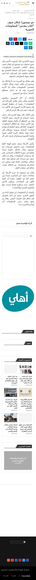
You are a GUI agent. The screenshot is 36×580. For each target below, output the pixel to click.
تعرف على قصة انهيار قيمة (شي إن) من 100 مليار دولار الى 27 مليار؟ (26, 379)
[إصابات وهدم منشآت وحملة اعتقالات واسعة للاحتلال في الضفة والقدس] (10, 417)
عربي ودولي (15, 10)
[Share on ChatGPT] (8, 43)
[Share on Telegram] (26, 43)
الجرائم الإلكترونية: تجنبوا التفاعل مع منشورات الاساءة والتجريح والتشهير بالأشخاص (26, 404)
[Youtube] (2, 3)
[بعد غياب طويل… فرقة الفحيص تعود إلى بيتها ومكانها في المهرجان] (10, 369)
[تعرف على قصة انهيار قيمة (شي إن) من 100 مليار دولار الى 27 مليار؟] (25, 369)
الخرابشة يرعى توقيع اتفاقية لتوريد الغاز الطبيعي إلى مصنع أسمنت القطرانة (25, 428)
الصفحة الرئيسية (29, 10)
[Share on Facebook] (24, 39)
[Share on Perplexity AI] (30, 47)
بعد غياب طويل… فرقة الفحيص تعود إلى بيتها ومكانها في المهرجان (11, 379)
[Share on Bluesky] (12, 43)
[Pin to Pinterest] (15, 39)
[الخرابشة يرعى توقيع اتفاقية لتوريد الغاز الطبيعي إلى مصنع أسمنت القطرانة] (25, 417)
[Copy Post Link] (21, 43)
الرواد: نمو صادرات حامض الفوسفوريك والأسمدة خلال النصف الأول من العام (11, 404)
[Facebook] (9, 3)
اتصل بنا (14, 575)
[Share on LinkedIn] (11, 39)
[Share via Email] (26, 47)
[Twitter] (7, 3)
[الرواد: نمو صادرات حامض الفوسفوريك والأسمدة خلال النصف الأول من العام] (10, 392)
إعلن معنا (5, 575)
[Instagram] (4, 3)
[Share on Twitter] (20, 39)
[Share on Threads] (17, 43)
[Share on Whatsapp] (30, 43)
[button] (6, 460)
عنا (20, 575)
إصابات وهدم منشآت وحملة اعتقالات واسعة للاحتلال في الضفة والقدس (10, 428)
